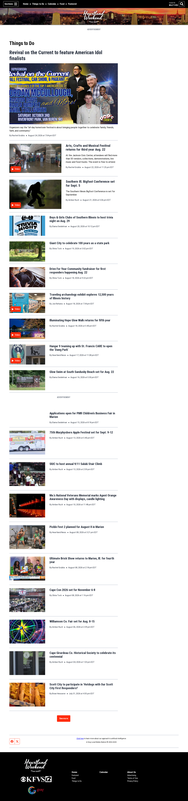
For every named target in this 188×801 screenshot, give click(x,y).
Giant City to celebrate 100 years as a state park (79, 243)
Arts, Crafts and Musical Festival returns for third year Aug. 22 (88, 148)
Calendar (52, 4)
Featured (72, 4)
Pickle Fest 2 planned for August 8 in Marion (77, 539)
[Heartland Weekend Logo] (94, 16)
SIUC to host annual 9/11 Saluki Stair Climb (76, 476)
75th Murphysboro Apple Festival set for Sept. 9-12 (81, 445)
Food (62, 4)
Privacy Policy (132, 793)
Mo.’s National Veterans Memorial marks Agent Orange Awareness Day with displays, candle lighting (83, 509)
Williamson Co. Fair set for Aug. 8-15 (72, 634)
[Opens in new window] (36, 791)
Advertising (131, 788)
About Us (131, 784)
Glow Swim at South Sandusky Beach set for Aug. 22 (82, 372)
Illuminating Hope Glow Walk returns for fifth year (80, 320)
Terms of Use (132, 790)
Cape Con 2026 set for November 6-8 (72, 602)
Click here (80, 751)
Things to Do (38, 4)
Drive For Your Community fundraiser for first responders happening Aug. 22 (78, 270)
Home (25, 4)
